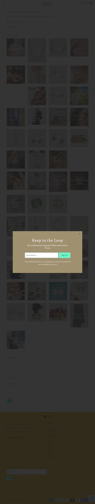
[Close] (79, 233)
